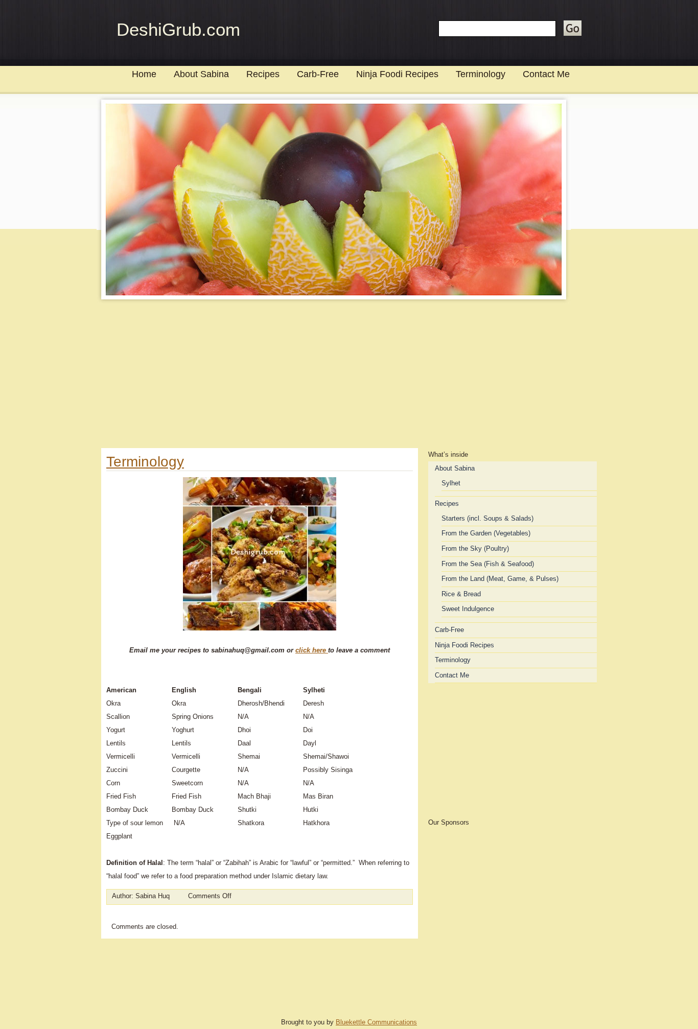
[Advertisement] (349, 376)
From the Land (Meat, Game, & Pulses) (500, 578)
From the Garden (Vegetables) (485, 533)
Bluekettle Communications (376, 1022)
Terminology (480, 74)
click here (311, 650)
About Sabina (201, 74)
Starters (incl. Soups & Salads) (487, 518)
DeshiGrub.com (178, 29)
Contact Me (546, 74)
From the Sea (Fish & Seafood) (487, 564)
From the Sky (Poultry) (475, 548)
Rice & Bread (461, 594)
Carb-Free (318, 74)
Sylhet (450, 483)
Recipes (263, 74)
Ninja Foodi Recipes (397, 74)
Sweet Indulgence (467, 609)
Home (144, 74)
